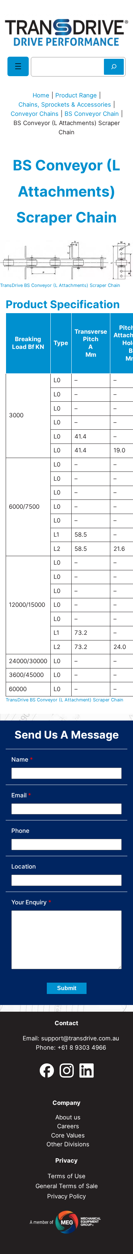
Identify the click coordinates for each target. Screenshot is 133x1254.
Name (22, 759)
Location (23, 866)
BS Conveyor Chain (92, 113)
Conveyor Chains (35, 113)
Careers (68, 1126)
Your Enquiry (31, 902)
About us (68, 1117)
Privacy (66, 1160)
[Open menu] (18, 66)
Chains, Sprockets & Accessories (64, 104)
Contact (66, 1023)
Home (41, 95)
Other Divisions (67, 1144)
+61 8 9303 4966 (81, 1047)
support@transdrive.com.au (80, 1038)
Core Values (68, 1135)
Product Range (76, 95)
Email (21, 795)
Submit (66, 988)
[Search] (114, 67)
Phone (20, 830)
